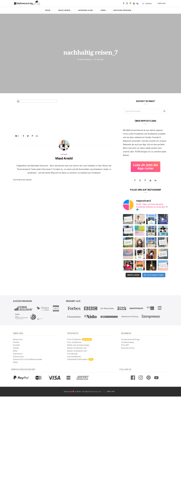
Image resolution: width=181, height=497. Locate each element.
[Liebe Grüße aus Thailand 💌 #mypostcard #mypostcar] (128, 254)
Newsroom (18, 339)
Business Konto (128, 348)
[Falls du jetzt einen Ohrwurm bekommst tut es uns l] (163, 254)
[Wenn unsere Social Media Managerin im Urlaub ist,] (140, 231)
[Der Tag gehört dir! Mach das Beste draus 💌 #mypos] (163, 265)
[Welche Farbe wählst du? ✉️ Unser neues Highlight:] (128, 265)
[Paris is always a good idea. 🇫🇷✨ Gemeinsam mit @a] (151, 265)
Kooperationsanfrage (130, 339)
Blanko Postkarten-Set (77, 348)
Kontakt (16, 345)
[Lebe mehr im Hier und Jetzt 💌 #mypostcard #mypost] (128, 219)
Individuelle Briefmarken (79, 359)
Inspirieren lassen (85, 10)
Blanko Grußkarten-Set (77, 351)
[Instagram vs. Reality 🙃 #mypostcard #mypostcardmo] (140, 242)
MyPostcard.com (94, 392)
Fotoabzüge (72, 354)
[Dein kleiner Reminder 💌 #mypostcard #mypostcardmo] (163, 242)
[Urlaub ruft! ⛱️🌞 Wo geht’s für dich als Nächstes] (163, 231)
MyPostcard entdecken (122, 10)
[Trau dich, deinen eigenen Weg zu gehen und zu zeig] (128, 242)
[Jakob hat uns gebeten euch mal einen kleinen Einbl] (140, 219)
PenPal (16, 342)
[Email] (6, 130)
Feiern (103, 10)
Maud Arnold (86, 59)
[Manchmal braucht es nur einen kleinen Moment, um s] (128, 231)
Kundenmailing (127, 342)
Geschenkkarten (74, 357)
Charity (16, 348)
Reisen (47, 10)
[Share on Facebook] (6, 109)
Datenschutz (18, 357)
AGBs (15, 362)
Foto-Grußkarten (74, 342)
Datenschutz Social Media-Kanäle (27, 359)
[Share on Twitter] (6, 116)
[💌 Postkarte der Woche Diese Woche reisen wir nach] (151, 219)
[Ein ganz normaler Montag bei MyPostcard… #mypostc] (163, 219)
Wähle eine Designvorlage (78, 345)
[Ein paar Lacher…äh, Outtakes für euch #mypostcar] (151, 254)
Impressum (18, 354)
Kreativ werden (64, 10)
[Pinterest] (6, 123)
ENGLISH (162, 3)
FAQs (15, 351)
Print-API (125, 345)
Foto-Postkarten (79, 339)
